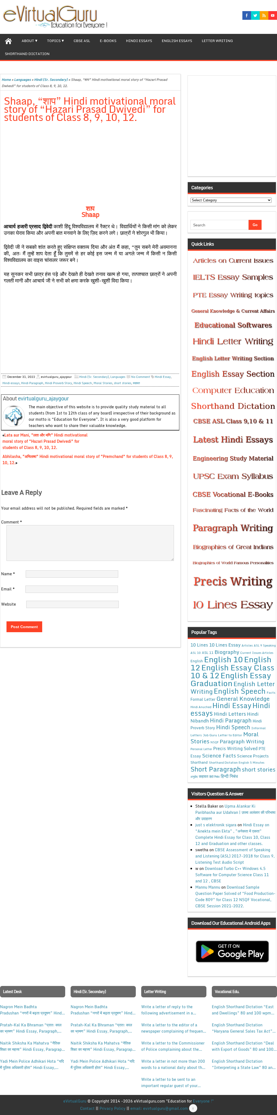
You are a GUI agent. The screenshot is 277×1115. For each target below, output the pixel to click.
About (28, 41)
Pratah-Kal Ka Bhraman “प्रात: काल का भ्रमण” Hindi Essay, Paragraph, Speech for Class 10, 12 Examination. (30, 1028)
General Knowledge (243, 698)
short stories (122, 383)
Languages (22, 79)
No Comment (140, 376)
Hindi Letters (230, 713)
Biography (227, 652)
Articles (247, 645)
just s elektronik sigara (215, 825)
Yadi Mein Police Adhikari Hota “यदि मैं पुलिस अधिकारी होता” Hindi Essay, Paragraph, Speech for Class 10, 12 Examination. (32, 1064)
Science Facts (219, 755)
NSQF (214, 742)
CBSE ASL (82, 41)
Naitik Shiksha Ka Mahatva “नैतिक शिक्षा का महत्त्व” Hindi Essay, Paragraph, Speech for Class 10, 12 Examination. (32, 1046)
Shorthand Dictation (27, 54)
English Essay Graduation (230, 679)
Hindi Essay (163, 376)
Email (8, 589)
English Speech (240, 691)
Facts (271, 692)
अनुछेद (194, 776)
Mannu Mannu (207, 887)
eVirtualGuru (74, 1101)
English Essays (177, 41)
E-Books (108, 41)
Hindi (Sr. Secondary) (51, 79)
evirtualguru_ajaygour (43, 398)
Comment (11, 522)
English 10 (223, 659)
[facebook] (246, 15)
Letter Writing (217, 41)
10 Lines (199, 644)
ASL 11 (207, 652)
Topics (54, 41)
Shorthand (199, 762)
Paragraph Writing (242, 741)
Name (8, 574)
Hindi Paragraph (32, 383)
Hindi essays (10, 383)
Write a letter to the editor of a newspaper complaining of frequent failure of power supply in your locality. (173, 1028)
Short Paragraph (215, 769)
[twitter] (255, 15)
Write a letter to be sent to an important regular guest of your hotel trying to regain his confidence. (169, 1082)
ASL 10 (195, 652)
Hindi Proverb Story (58, 383)
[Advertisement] (90, 167)
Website (8, 604)
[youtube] (272, 15)
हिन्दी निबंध (229, 776)
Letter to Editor (230, 735)
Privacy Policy (113, 1108)
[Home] (8, 40)
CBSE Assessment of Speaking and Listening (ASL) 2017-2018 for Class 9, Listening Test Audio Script (235, 856)
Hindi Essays (139, 41)
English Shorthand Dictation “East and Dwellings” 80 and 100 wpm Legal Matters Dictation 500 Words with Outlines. (244, 1010)
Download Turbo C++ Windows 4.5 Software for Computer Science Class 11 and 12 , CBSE (232, 874)
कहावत (136, 383)
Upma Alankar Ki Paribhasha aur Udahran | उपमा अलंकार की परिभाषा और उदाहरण (235, 812)
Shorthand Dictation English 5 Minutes (236, 762)
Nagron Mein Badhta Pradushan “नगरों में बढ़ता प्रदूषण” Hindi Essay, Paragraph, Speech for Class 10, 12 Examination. (31, 1010)
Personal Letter (201, 749)
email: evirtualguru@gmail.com (159, 1108)
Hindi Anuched (200, 706)
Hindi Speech (83, 383)
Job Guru (210, 735)
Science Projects (253, 756)
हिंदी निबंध (214, 776)
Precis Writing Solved (235, 748)
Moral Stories (103, 383)
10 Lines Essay (224, 644)
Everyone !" (203, 1101)
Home (6, 79)
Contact (87, 1108)
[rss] (264, 15)
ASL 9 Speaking (265, 645)
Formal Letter (202, 699)
